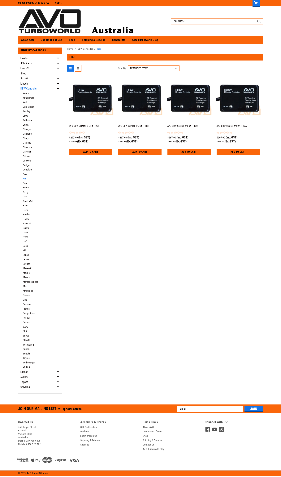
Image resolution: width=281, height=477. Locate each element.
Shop (72, 40)
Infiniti (26, 228)
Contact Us (118, 40)
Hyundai (27, 223)
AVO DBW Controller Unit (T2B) (84, 126)
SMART (26, 340)
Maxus (26, 272)
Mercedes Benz (30, 281)
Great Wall (28, 201)
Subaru (26, 349)
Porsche (27, 304)
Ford (25, 183)
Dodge (26, 165)
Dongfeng (27, 169)
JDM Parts (26, 63)
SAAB (25, 326)
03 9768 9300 (25, 2)
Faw (25, 174)
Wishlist (84, 431)
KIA (24, 250)
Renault (26, 317)
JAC (25, 241)
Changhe (27, 133)
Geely (25, 192)
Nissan (26, 295)
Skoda (26, 335)
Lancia (26, 254)
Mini (25, 286)
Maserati (27, 268)
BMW (25, 115)
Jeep (25, 246)
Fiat (25, 178)
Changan (27, 129)
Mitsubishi (28, 290)
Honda (26, 219)
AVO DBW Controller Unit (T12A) (232, 126)
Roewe (26, 322)
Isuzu (25, 232)
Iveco (25, 237)
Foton (26, 187)
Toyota (26, 358)
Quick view (91, 118)
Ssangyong (28, 344)
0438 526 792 (42, 2)
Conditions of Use (51, 40)
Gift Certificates (88, 427)
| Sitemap (43, 473)
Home (70, 49)
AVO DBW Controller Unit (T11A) (133, 126)
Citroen (26, 156)
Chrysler (27, 151)
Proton (26, 308)
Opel (25, 299)
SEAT (25, 331)
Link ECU (25, 68)
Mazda (24, 83)
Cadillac (27, 142)
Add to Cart (90, 151)
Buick (25, 124)
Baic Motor (28, 106)
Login (83, 436)
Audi (25, 102)
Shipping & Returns (93, 40)
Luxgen (26, 263)
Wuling (26, 367)
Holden (24, 58)
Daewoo (27, 160)
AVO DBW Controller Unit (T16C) (182, 126)
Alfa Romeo (28, 97)
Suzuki (24, 78)
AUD (57, 2)
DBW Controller (28, 88)
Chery (25, 138)
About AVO (27, 40)
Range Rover (29, 313)
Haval (25, 210)
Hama (25, 205)
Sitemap (84, 444)
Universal (25, 387)
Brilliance (27, 120)
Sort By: (122, 68)
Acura (26, 93)
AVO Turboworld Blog (145, 40)
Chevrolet (27, 147)
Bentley (26, 111)
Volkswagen (29, 362)
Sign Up (93, 436)
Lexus (26, 259)
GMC (25, 196)
